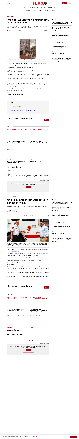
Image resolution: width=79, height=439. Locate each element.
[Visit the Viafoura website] (46, 180)
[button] (8, 3)
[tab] (11, 170)
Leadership (34, 10)
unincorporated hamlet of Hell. (16, 251)
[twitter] (28, 35)
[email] (32, 35)
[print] (48, 35)
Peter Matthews (17, 110)
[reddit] (30, 35)
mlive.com (27, 276)
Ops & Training (27, 10)
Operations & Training (11, 196)
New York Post (36, 75)
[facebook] (24, 35)
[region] (28, 175)
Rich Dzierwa (32, 110)
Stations (47, 10)
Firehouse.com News (11, 30)
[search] (10, 3)
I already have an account (28, 189)
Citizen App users (21, 93)
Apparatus (53, 10)
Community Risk (10, 16)
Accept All (73, 436)
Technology (40, 10)
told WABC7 (14, 67)
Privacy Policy (35, 436)
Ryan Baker (24, 110)
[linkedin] (26, 35)
